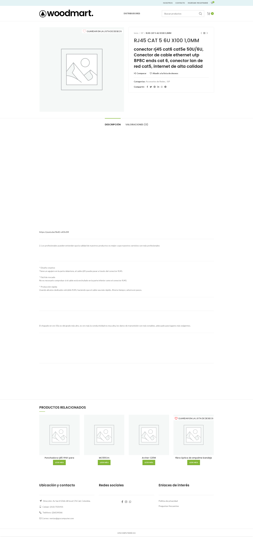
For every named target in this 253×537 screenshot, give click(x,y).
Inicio (136, 33)
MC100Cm (104, 457)
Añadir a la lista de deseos (165, 73)
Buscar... (200, 13)
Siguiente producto (207, 33)
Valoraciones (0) (136, 124)
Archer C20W (149, 457)
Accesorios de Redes (155, 81)
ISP (142, 33)
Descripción (113, 124)
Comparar (141, 73)
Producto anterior (201, 33)
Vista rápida (77, 426)
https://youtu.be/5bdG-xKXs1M (54, 232)
